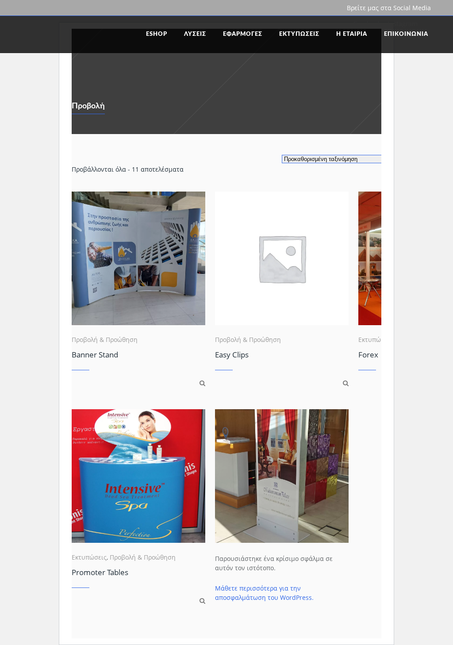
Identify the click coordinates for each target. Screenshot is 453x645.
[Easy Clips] (346, 383)
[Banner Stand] (202, 383)
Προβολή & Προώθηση (105, 339)
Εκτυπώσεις (375, 339)
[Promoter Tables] (202, 600)
